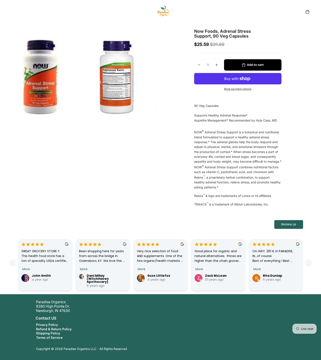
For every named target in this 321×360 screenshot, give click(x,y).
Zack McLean (216, 275)
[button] (31, 318)
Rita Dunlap (272, 275)
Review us (288, 224)
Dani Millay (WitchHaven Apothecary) (98, 278)
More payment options (237, 88)
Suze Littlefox (158, 275)
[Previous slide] (12, 263)
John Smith (41, 275)
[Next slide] (308, 263)
